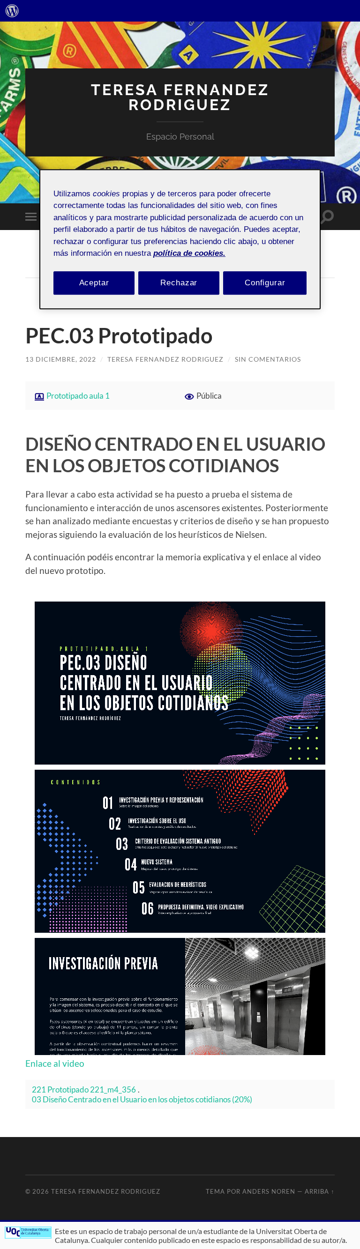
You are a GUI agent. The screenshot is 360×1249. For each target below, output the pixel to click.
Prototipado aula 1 (78, 396)
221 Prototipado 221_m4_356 (84, 1089)
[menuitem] (12, 11)
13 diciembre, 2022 (60, 359)
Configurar (265, 282)
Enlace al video (54, 1063)
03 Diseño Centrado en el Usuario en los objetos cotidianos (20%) (142, 1099)
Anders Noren (268, 1191)
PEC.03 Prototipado (119, 335)
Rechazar (178, 282)
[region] (180, 239)
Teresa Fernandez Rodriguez (180, 97)
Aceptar (94, 282)
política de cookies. (189, 253)
